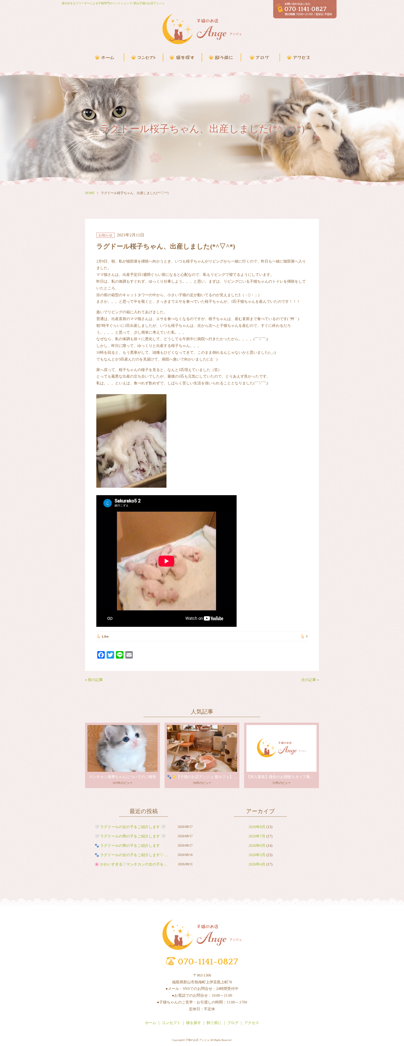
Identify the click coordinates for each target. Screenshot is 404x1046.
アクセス (251, 1023)
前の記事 (95, 680)
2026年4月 (257, 864)
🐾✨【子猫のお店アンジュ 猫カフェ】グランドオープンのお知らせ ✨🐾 (202, 777)
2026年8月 (257, 827)
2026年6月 (257, 846)
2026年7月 (257, 836)
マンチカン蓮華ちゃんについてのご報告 (122, 777)
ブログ (232, 1023)
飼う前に (214, 1023)
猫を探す (193, 1023)
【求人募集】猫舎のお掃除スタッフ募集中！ (281, 777)
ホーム (150, 1023)
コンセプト (171, 1023)
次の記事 (308, 680)
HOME (90, 193)
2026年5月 (257, 855)
